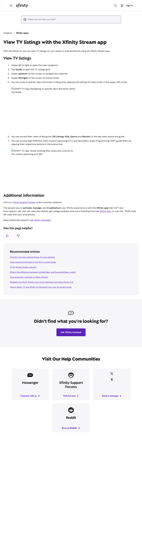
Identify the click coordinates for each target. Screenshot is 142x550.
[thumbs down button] (18, 235)
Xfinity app (105, 211)
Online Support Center (23, 202)
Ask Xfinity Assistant (40, 220)
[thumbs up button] (7, 235)
